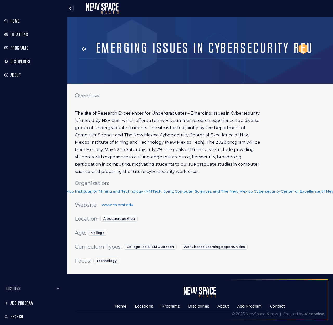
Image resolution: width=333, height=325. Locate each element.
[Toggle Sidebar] (66, 162)
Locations (13, 288)
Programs (171, 306)
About (223, 306)
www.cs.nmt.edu (117, 205)
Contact (277, 306)
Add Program (22, 303)
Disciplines (198, 306)
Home (120, 306)
